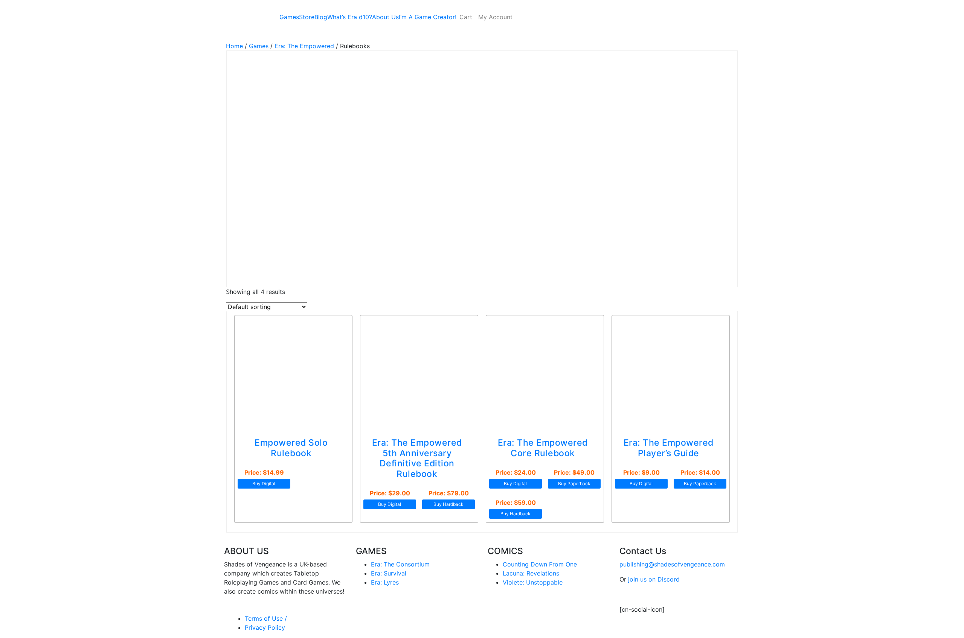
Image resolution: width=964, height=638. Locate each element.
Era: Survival (388, 573)
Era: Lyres (385, 582)
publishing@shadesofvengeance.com (672, 564)
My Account (495, 17)
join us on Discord (654, 579)
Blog (320, 17)
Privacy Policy (265, 627)
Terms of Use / (266, 618)
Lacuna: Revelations (531, 573)
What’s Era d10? (349, 17)
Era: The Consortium (400, 564)
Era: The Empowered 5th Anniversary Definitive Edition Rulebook (417, 458)
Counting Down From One (540, 564)
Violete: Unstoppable (533, 582)
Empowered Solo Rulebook (291, 447)
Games (289, 17)
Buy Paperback (574, 483)
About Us (385, 17)
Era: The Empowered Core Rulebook (543, 447)
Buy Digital (263, 483)
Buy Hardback (448, 504)
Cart (465, 17)
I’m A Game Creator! (427, 17)
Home (234, 46)
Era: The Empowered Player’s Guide (669, 447)
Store (306, 17)
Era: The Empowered (304, 46)
